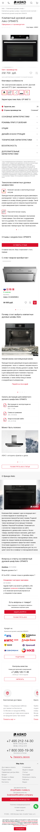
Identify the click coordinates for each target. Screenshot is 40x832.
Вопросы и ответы (29, 777)
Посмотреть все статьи (20, 467)
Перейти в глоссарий (20, 384)
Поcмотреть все (20, 617)
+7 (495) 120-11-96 (20, 672)
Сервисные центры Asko (10, 772)
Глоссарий (26, 774)
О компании (26, 767)
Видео (24, 782)
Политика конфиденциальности (20, 804)
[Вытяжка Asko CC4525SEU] (20, 274)
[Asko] (20, 3)
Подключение (6, 770)
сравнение (14, 588)
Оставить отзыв (20, 245)
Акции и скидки (27, 770)
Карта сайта (20, 810)
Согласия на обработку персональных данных (25, 824)
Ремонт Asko (6, 779)
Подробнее (20, 657)
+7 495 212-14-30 (20, 741)
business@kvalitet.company (20, 795)
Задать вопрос (20, 612)
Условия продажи (20, 807)
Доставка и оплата (8, 767)
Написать (20, 679)
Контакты (5, 782)
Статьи (25, 772)
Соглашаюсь (20, 829)
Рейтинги (25, 779)
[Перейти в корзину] (37, 3)
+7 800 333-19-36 (20, 750)
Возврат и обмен (8, 777)
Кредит (4, 774)
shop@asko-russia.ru (20, 790)
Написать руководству (20, 799)
